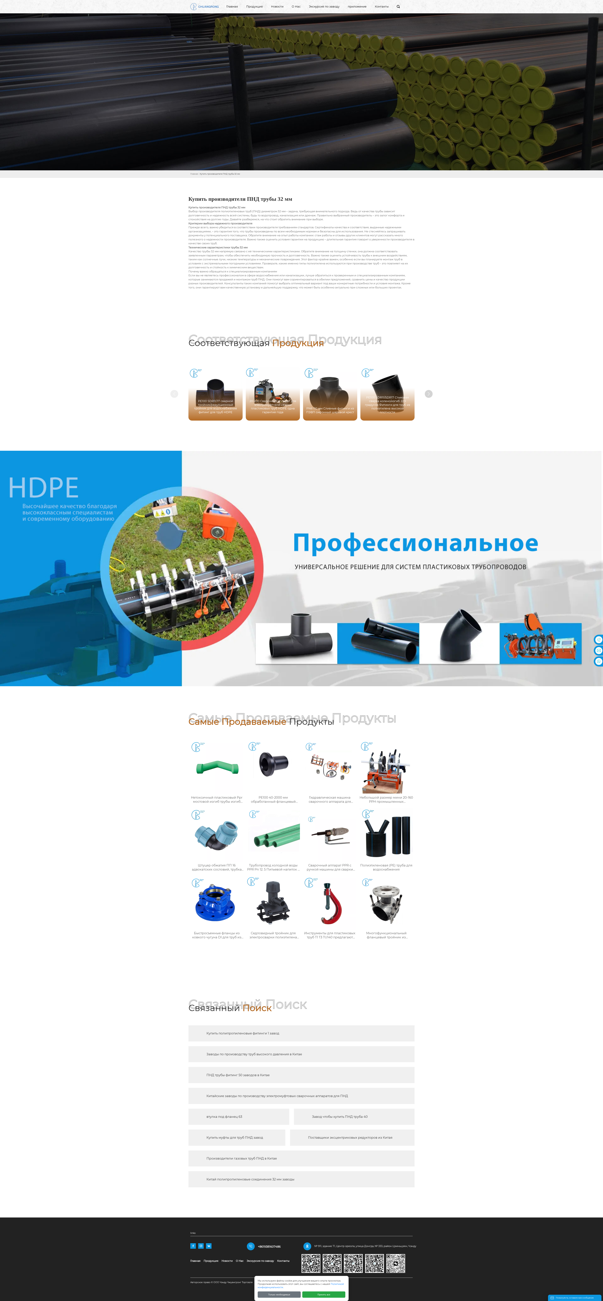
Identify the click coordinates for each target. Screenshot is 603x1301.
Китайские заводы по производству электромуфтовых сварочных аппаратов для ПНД (277, 1096)
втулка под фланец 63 (224, 1117)
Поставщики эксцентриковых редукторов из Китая (350, 1137)
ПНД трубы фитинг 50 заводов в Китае (238, 1075)
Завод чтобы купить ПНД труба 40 (340, 1117)
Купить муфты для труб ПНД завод (234, 1137)
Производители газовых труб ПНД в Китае (241, 1158)
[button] (429, 394)
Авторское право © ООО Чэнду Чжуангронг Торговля (221, 1282)
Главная (194, 174)
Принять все (324, 1294)
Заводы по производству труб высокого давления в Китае (254, 1054)
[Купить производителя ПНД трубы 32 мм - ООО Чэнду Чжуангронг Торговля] (204, 6)
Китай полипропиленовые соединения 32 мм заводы (250, 1179)
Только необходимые (279, 1294)
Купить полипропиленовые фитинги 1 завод (242, 1033)
